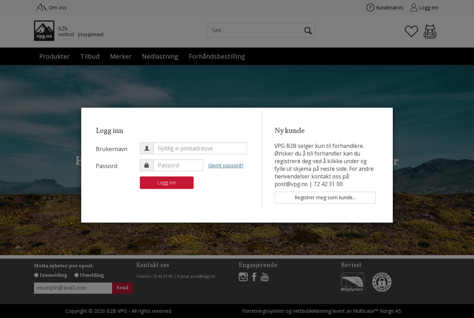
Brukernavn (111, 149)
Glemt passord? (225, 165)
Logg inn (167, 182)
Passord (107, 166)
